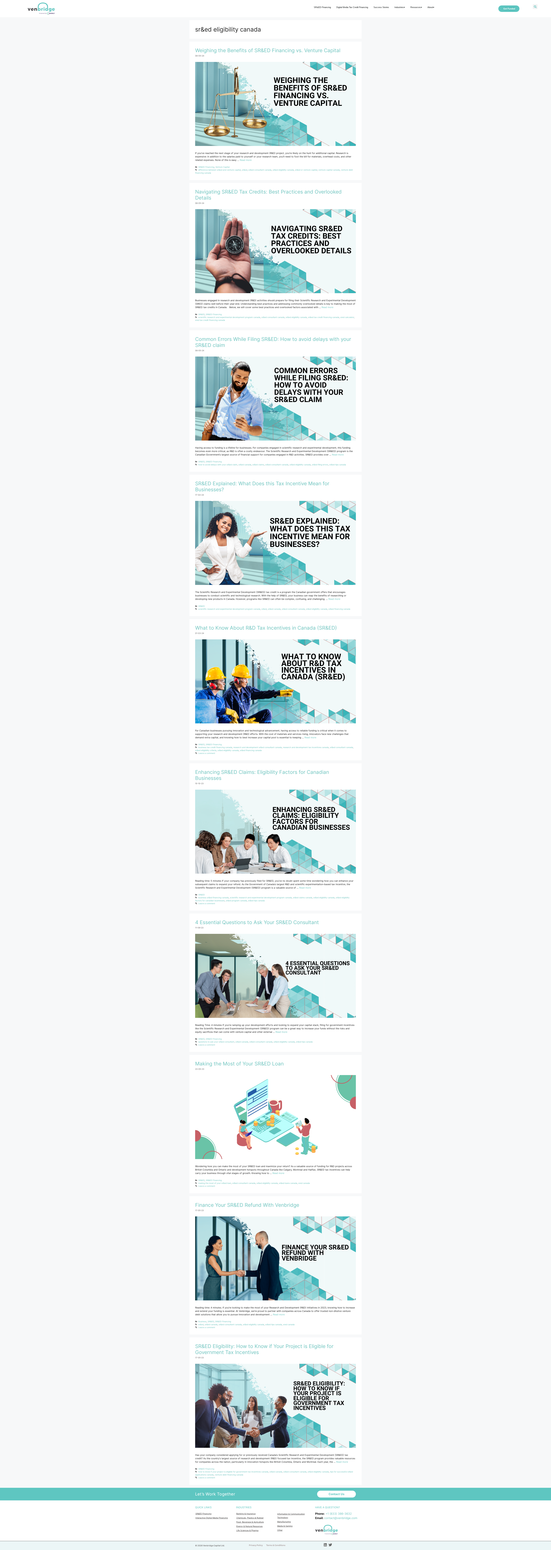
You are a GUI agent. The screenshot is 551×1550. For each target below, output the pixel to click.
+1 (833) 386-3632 (339, 1513)
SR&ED (201, 314)
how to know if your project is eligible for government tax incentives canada (233, 1472)
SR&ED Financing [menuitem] (203, 1513)
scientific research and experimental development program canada (229, 317)
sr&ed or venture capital (306, 170)
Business (202, 1321)
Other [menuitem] (280, 1530)
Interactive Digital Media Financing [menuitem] (211, 1518)
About (430, 7)
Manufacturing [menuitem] (284, 1521)
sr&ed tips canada (337, 464)
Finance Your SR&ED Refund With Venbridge (247, 1205)
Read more (246, 160)
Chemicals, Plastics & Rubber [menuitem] (250, 1518)
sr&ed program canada (236, 900)
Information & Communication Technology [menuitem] (291, 1516)
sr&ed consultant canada (259, 170)
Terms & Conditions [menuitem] (275, 1545)
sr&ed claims (258, 464)
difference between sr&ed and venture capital (219, 170)
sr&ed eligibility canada (283, 170)
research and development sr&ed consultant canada (257, 747)
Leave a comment (206, 753)
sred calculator (347, 317)
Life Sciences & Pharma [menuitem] (247, 1530)
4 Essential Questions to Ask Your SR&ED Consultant (257, 922)
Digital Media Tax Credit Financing (352, 7)
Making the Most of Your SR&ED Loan (239, 1064)
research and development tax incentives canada (306, 747)
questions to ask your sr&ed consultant (216, 1042)
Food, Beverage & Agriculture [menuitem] (250, 1522)
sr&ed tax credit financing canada (323, 317)
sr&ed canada (244, 464)
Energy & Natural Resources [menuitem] (249, 1526)
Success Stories (381, 7)
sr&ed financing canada (339, 609)
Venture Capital (222, 167)
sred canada (304, 1183)
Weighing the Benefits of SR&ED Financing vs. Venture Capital (267, 50)
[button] (535, 6)
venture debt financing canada (229, 1475)
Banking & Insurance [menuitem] (246, 1513)
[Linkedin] (325, 1545)
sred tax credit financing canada (210, 320)
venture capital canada (329, 170)
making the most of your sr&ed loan (214, 1183)
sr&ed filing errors (320, 464)
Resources (415, 7)
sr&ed (244, 170)
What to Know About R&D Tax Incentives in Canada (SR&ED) (266, 628)
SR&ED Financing (322, 7)
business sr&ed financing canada (213, 897)
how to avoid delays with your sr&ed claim (217, 464)
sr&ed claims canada (302, 897)
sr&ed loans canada (288, 1183)
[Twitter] (330, 1545)
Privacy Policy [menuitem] (256, 1545)
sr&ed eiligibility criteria (205, 750)
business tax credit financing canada (215, 747)
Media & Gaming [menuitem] (285, 1526)
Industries (399, 7)
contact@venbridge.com (340, 1518)
